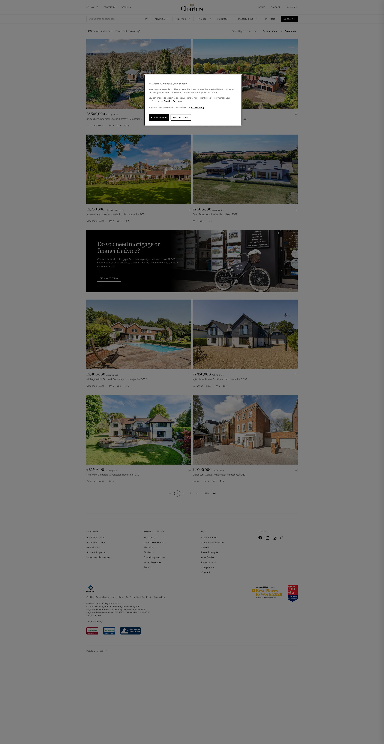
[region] (193, 100)
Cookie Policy (197, 107)
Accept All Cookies (159, 117)
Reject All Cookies (180, 117)
